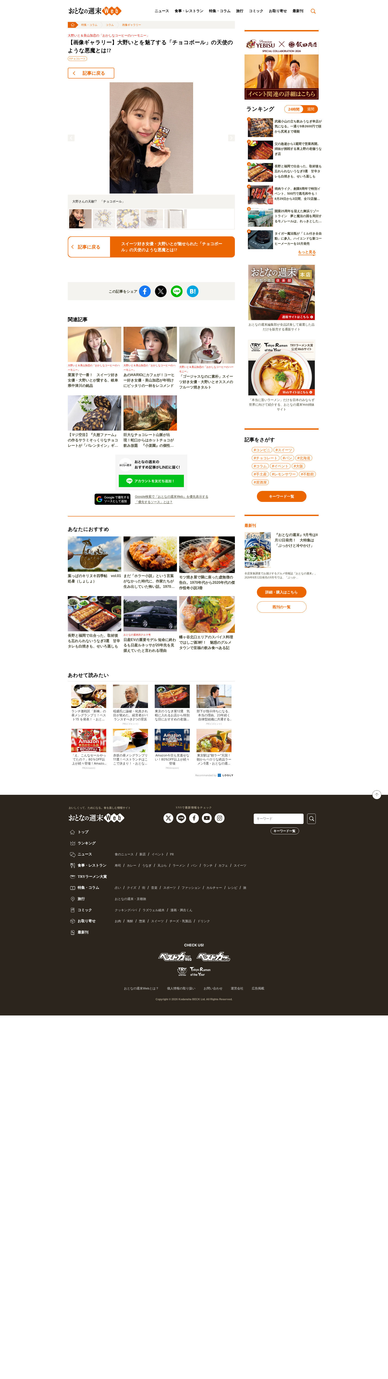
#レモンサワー (284, 474)
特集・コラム (220, 11)
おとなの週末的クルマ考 (137, 634)
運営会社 (237, 988)
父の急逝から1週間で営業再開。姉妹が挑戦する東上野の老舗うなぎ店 (298, 149)
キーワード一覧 (284, 831)
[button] (71, 138)
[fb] (194, 817)
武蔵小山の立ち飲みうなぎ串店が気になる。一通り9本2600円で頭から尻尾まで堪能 (298, 126)
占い (118, 887)
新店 (142, 854)
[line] (181, 817)
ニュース (162, 11)
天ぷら (162, 865)
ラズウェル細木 (154, 910)
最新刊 (298, 11)
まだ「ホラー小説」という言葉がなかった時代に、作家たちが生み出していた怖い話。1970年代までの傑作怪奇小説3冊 (149, 581)
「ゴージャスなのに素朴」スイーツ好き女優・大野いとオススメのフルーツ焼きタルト (206, 382)
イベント (158, 854)
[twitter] (169, 817)
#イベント (280, 466)
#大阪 (298, 466)
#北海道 (303, 458)
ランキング (86, 843)
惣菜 (142, 921)
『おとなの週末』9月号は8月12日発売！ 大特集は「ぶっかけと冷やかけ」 (296, 540)
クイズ (131, 887)
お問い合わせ (213, 988)
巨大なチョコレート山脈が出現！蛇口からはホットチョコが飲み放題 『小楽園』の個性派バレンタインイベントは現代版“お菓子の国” (148, 440)
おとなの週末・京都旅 (130, 899)
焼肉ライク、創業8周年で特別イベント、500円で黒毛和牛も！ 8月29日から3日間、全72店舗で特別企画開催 (298, 194)
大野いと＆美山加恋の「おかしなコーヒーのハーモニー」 (109, 35)
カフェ (223, 865)
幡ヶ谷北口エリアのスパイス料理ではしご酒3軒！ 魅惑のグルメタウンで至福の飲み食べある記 (206, 642)
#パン (287, 458)
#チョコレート (77, 58)
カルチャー (214, 887)
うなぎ (147, 865)
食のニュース (124, 854)
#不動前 (307, 474)
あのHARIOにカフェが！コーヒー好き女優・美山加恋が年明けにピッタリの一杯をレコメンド (149, 380)
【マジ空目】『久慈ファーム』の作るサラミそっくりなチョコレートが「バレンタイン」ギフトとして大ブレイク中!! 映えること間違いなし (94, 440)
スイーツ (240, 865)
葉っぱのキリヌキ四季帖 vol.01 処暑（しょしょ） (94, 578)
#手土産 (260, 474)
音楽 (154, 887)
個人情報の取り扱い (181, 988)
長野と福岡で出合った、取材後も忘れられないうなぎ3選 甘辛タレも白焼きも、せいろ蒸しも (94, 641)
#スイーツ (284, 450)
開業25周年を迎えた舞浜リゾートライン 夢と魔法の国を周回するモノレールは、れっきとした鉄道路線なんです (298, 216)
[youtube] (207, 817)
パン (194, 865)
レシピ (232, 887)
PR (172, 854)
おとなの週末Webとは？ (141, 988)
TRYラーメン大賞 (92, 876)
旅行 (239, 11)
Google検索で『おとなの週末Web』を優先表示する (171, 496)
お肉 (118, 921)
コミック (256, 11)
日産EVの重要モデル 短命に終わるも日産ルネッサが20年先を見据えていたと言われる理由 (149, 645)
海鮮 (130, 921)
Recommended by (206, 775)
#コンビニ (262, 450)
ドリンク (203, 921)
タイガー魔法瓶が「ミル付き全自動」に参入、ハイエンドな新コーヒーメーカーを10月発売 (298, 238)
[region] (151, 156)
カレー (131, 865)
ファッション (191, 887)
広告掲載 (258, 988)
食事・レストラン (189, 11)
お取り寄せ (278, 11)
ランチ (208, 865)
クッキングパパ (126, 910)
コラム (110, 24)
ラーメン (179, 865)
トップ (82, 832)
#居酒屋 (260, 482)
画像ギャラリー (131, 24)
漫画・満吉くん (181, 910)
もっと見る (307, 252)
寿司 (118, 865)
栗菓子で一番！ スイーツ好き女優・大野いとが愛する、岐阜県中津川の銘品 (93, 380)
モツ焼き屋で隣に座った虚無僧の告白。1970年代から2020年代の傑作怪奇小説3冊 (207, 582)
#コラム (260, 466)
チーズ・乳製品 (181, 921)
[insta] (219, 817)
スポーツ (169, 887)
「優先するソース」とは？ (154, 502)
